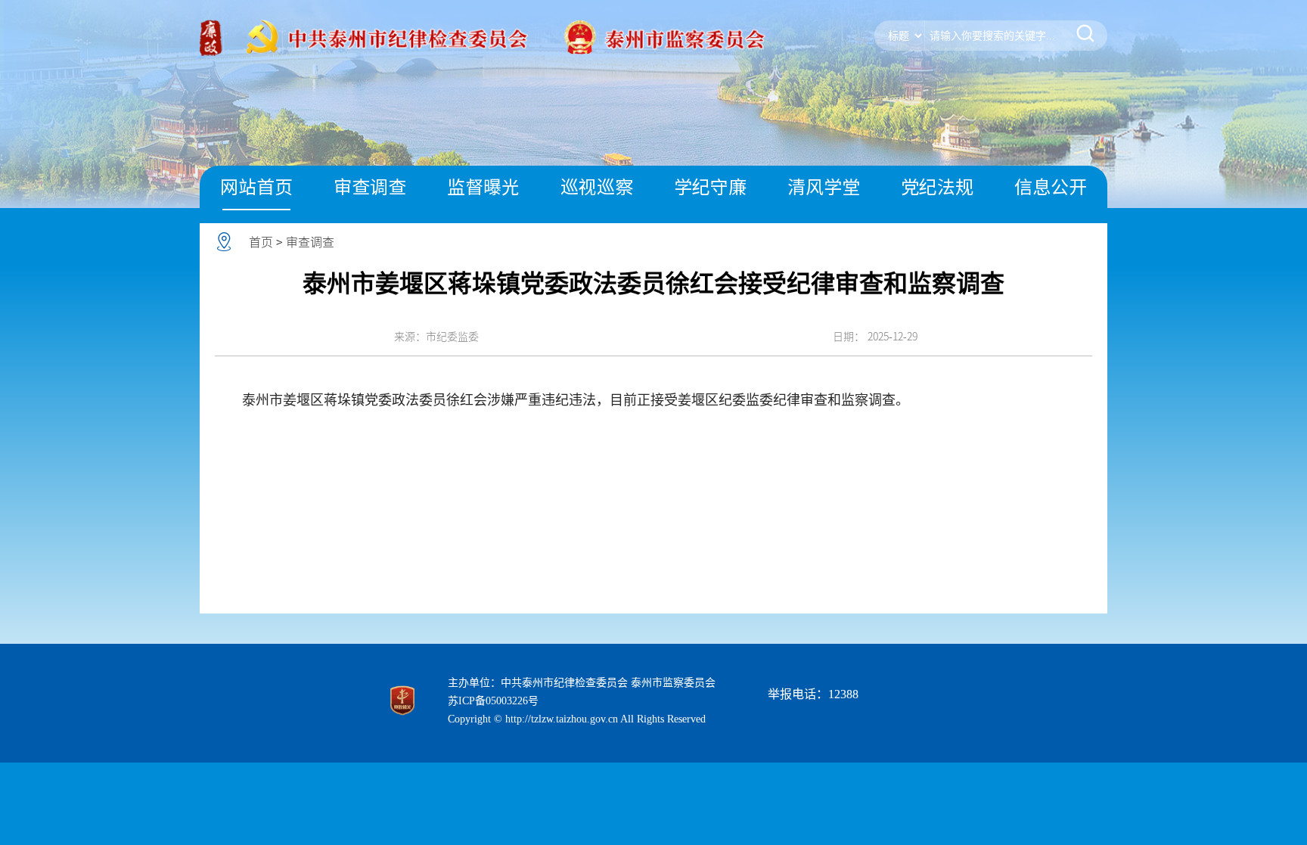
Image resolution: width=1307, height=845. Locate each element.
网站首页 (256, 187)
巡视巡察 (596, 187)
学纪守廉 (710, 187)
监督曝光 (483, 187)
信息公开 (1050, 187)
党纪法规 (937, 187)
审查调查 (370, 187)
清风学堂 (823, 187)
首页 (261, 242)
